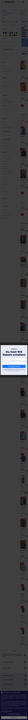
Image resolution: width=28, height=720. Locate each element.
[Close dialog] (26, 347)
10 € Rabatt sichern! (14, 366)
